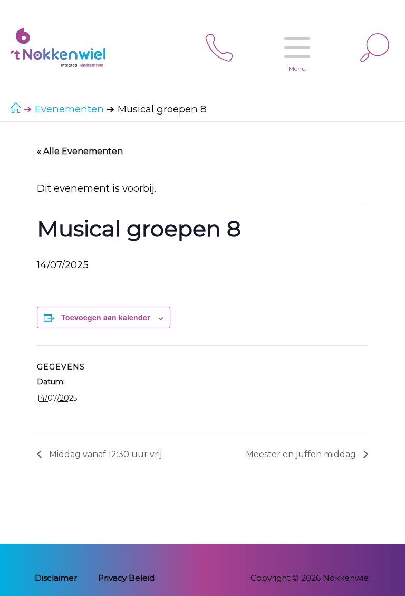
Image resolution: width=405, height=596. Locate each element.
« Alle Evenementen (80, 151)
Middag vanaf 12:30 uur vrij (104, 454)
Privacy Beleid (126, 578)
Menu (297, 68)
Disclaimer (56, 578)
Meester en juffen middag (302, 454)
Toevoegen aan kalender (105, 317)
